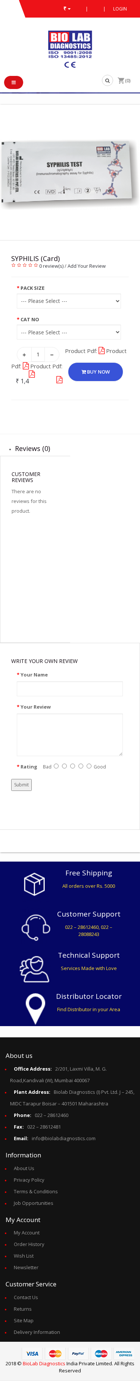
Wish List (24, 1255)
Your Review (36, 706)
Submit (21, 785)
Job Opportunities (33, 1203)
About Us (24, 1168)
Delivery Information (37, 1332)
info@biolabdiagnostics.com (55, 1138)
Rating (29, 766)
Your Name (34, 674)
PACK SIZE (32, 288)
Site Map (24, 1320)
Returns (23, 1308)
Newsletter (26, 1267)
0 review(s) (51, 266)
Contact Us (26, 1297)
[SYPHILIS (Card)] (70, 174)
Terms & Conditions (36, 1191)
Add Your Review (87, 266)
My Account (27, 1232)
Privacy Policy (29, 1179)
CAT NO (30, 319)
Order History (29, 1244)
